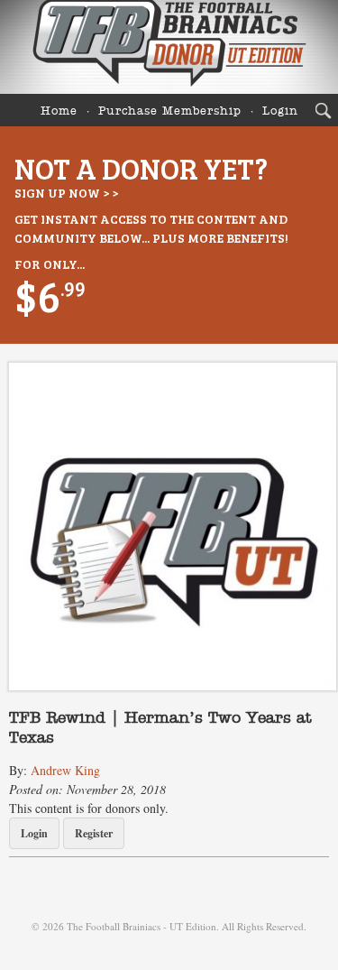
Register (94, 833)
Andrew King (65, 770)
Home (59, 111)
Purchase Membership (170, 111)
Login (280, 111)
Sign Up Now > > (66, 192)
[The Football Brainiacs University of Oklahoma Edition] (169, 47)
